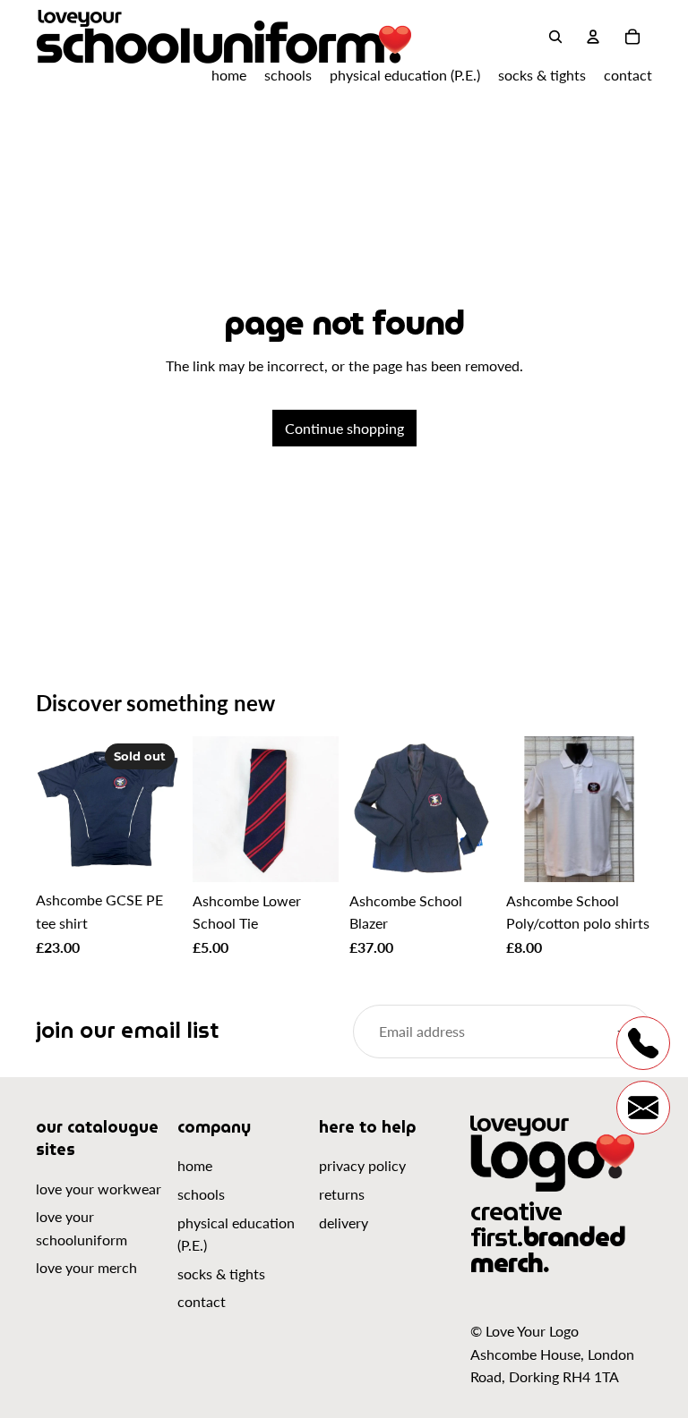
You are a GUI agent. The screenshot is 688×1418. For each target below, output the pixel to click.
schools (201, 1193)
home (194, 1165)
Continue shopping (344, 428)
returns (342, 1193)
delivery (343, 1222)
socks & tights (221, 1273)
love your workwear (98, 1188)
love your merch (86, 1267)
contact (201, 1301)
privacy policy (362, 1165)
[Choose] (468, 854)
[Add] (311, 854)
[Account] (593, 36)
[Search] (555, 36)
